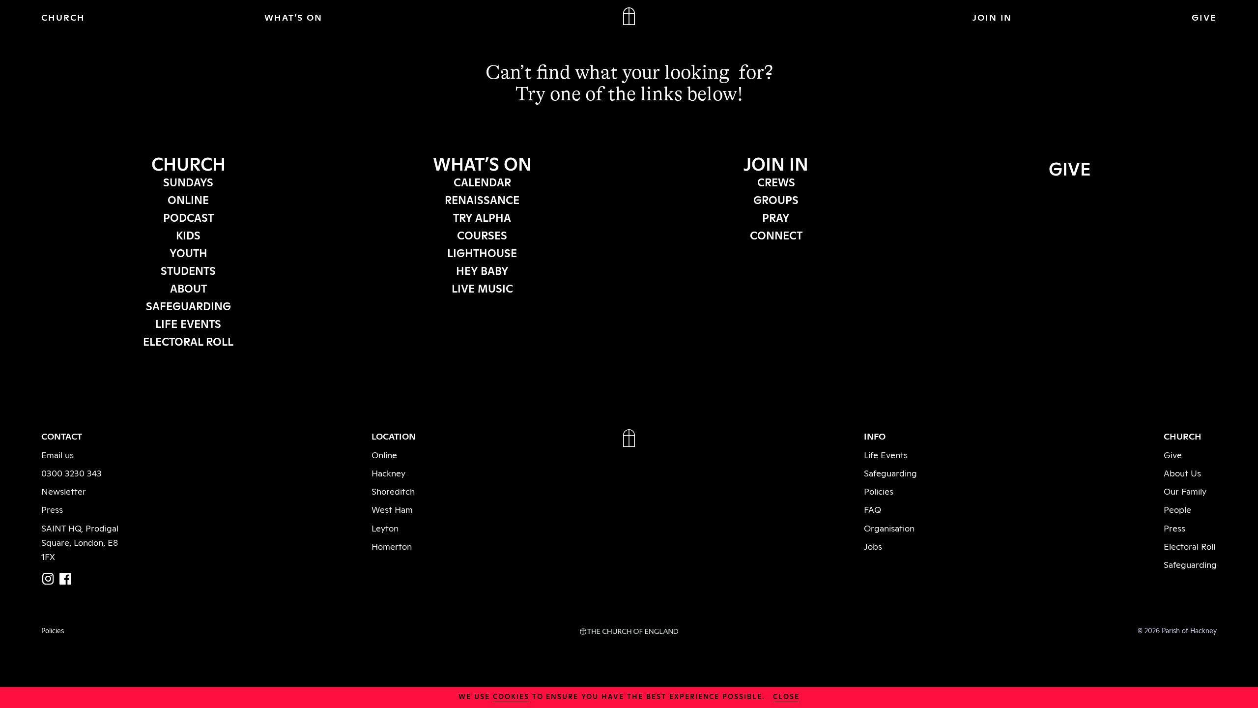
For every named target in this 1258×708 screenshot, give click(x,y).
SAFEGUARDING (188, 305)
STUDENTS (188, 270)
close (786, 696)
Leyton (385, 527)
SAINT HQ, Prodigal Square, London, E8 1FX (79, 542)
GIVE (1204, 17)
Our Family (1185, 491)
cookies (511, 696)
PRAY (776, 216)
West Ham (392, 509)
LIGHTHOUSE (482, 252)
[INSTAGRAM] (48, 578)
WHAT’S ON (293, 17)
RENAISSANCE (482, 199)
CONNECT (776, 234)
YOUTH (188, 252)
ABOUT (188, 287)
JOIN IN (992, 17)
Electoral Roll (1189, 546)
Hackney (388, 472)
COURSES (482, 234)
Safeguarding (890, 472)
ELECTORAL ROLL (188, 340)
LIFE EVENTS (188, 323)
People (1177, 509)
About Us (1182, 472)
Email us (57, 454)
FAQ (872, 509)
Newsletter (63, 491)
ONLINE (188, 199)
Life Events (886, 454)
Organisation (889, 527)
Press (52, 509)
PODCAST (188, 216)
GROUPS (776, 199)
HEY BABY (482, 270)
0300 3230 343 (71, 472)
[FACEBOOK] (65, 578)
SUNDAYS (188, 181)
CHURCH (63, 17)
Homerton (392, 546)
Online (384, 454)
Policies (878, 491)
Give (1173, 454)
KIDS (188, 234)
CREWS (776, 181)
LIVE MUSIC (482, 287)
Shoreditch (393, 491)
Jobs (873, 546)
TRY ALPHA (482, 216)
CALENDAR (482, 181)
